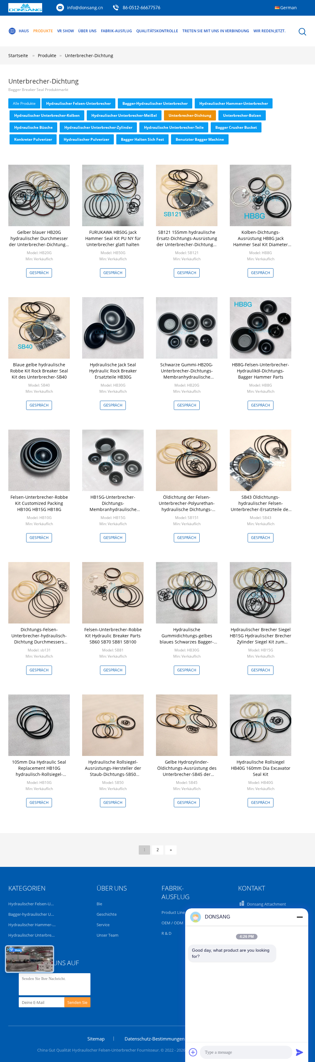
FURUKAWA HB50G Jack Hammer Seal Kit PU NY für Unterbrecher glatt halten (113, 238)
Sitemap (96, 1038)
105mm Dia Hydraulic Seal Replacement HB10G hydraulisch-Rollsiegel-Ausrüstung (39, 771)
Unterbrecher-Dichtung (89, 55)
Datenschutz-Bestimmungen (155, 1038)
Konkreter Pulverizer (33, 139)
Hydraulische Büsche (33, 127)
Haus (24, 30)
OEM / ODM (172, 923)
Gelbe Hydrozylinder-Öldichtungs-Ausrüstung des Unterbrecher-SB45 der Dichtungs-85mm (187, 771)
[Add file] (193, 1052)
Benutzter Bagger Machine (200, 139)
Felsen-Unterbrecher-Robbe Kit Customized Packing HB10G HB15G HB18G (39, 503)
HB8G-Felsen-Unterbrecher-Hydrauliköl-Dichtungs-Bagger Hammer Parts (260, 371)
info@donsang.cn (85, 7)
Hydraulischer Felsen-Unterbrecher (78, 103)
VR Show (65, 30)
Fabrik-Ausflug (116, 30)
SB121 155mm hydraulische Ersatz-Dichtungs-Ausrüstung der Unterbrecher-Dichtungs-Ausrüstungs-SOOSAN (187, 241)
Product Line (173, 912)
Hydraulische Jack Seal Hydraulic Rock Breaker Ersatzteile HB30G (113, 371)
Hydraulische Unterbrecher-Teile (174, 127)
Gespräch (39, 272)
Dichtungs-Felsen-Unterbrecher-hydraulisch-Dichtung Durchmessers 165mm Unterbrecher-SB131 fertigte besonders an (39, 642)
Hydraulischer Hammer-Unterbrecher (233, 103)
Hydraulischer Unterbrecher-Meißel (124, 115)
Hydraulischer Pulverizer (86, 139)
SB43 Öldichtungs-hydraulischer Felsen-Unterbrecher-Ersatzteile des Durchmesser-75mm (260, 506)
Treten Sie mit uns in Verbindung (215, 30)
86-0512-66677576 (141, 8)
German (288, 7)
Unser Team (107, 935)
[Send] (300, 1052)
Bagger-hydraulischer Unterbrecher (155, 103)
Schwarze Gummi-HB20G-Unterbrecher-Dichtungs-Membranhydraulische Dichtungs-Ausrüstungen (186, 374)
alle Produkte (24, 103)
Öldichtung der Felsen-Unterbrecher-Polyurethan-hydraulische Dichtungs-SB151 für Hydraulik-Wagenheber (187, 509)
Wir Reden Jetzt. (269, 30)
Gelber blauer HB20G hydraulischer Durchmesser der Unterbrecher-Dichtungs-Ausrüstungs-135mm (39, 241)
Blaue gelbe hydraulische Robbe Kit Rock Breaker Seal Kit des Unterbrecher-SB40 (39, 371)
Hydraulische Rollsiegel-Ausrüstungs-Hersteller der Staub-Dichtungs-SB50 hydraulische (113, 771)
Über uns (87, 30)
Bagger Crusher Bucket (236, 127)
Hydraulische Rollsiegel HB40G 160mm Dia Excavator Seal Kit (260, 768)
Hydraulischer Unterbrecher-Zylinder (98, 127)
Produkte (43, 30)
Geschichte (107, 914)
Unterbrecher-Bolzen (242, 115)
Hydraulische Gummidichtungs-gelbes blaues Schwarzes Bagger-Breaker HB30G (187, 639)
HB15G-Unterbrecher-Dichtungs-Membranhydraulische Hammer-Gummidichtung (112, 506)
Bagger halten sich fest (142, 139)
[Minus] (299, 917)
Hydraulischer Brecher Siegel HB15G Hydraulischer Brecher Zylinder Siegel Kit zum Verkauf (260, 639)
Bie (99, 904)
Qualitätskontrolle (157, 30)
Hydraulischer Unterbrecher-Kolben (47, 115)
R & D (166, 933)
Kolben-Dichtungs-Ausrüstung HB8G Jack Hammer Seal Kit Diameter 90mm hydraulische (260, 241)
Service (103, 924)
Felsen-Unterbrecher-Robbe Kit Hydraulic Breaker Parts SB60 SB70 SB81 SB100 (113, 636)
